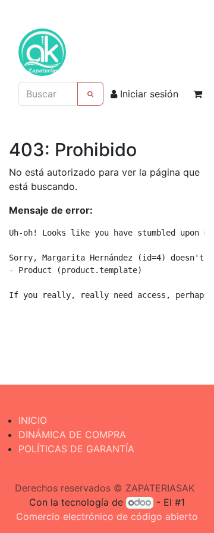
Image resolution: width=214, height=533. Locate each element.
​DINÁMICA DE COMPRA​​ (72, 434)
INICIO (32, 420)
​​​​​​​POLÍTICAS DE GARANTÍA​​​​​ (76, 449)
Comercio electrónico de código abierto (107, 516)
